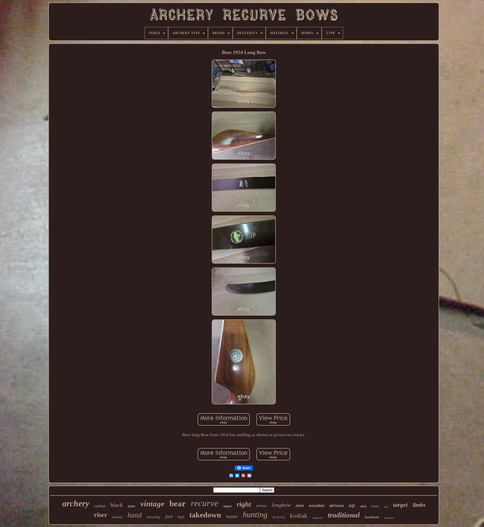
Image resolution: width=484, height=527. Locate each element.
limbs (419, 505)
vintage (152, 503)
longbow (281, 505)
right (244, 504)
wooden (316, 505)
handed (117, 517)
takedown (205, 515)
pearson (389, 517)
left (352, 505)
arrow (261, 505)
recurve (204, 503)
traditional (344, 515)
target (400, 505)
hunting (255, 514)
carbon (100, 506)
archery (75, 503)
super (227, 506)
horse (375, 506)
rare (300, 505)
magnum (318, 517)
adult (363, 506)
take (386, 507)
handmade (372, 517)
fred (168, 516)
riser (100, 514)
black (117, 505)
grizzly (279, 517)
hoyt (180, 517)
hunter (232, 516)
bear (177, 503)
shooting (153, 517)
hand (135, 515)
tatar (131, 506)
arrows (336, 505)
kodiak (299, 515)
